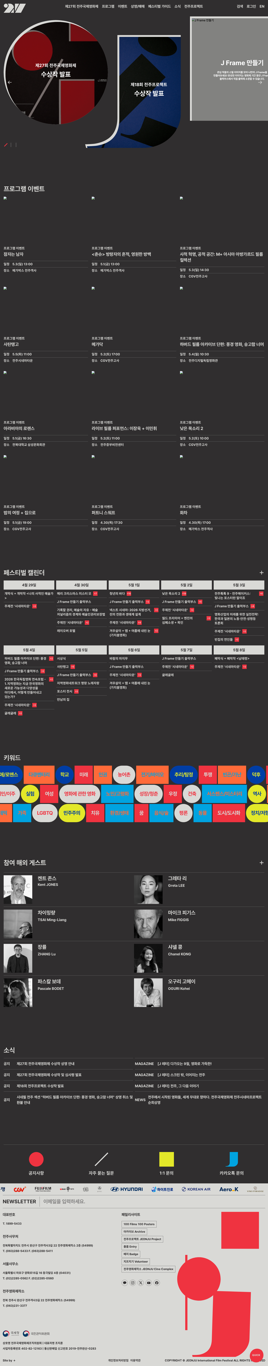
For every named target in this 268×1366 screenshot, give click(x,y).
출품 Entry (130, 1246)
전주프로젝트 (193, 6)
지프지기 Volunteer (136, 1261)
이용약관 (135, 1360)
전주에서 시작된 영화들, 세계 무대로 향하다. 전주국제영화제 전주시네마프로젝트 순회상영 (205, 1100)
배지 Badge (131, 1254)
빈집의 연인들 (224, 639)
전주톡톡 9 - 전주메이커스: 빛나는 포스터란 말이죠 (232, 596)
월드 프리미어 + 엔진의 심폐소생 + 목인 (177, 620)
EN (262, 6)
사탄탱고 (63, 667)
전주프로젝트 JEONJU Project (142, 1239)
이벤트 (122, 6)
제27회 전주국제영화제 (81, 6)
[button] (9, 82)
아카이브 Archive (134, 1231)
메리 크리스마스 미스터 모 (74, 593)
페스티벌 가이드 (159, 6)
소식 (177, 6)
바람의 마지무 (119, 658)
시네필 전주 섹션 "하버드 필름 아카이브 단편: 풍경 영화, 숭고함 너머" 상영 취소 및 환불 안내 (75, 1100)
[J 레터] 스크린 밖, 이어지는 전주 (181, 1075)
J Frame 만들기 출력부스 (74, 602)
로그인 (251, 6)
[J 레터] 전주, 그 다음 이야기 (178, 1086)
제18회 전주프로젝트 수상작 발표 (40, 1086)
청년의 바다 (117, 593)
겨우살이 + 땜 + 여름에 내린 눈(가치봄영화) (130, 633)
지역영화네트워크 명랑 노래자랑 (78, 683)
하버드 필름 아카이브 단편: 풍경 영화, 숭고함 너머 (25, 661)
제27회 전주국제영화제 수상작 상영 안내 (45, 1064)
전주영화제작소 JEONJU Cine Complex (148, 1269)
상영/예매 (138, 6)
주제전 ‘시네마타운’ (17, 606)
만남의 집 (63, 699)
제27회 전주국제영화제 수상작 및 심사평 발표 (49, 1075)
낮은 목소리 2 (171, 593)
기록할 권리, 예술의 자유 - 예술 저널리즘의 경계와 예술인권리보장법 (81, 612)
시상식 (61, 658)
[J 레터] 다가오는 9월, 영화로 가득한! (185, 1064)
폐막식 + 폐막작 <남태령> (232, 658)
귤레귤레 (10, 713)
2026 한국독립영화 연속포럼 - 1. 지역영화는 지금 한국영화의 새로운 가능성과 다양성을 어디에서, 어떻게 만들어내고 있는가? (25, 688)
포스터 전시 (64, 691)
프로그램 (108, 6)
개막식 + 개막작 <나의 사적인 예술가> (29, 596)
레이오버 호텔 (66, 631)
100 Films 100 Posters (139, 1224)
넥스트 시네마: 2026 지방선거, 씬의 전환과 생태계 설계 (130, 612)
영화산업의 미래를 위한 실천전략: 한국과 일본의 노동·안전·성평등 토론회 (237, 618)
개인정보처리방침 (118, 1360)
